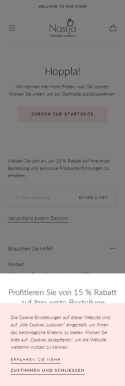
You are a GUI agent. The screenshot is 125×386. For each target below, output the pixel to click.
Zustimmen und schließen (48, 370)
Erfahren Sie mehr (36, 359)
